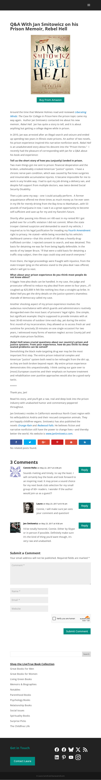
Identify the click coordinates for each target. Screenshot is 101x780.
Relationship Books (21, 705)
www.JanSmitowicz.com (59, 433)
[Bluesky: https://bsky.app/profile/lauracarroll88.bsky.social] (71, 751)
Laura (39, 503)
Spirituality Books (20, 715)
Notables (15, 689)
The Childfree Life (20, 726)
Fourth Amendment (79, 230)
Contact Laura (22, 761)
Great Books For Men (22, 668)
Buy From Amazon (50, 100)
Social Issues (17, 710)
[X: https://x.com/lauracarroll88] (78, 751)
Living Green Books (21, 679)
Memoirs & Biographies (23, 684)
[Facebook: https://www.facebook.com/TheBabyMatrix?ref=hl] (64, 751)
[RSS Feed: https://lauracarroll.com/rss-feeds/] (85, 751)
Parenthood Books (20, 694)
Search (86, 654)
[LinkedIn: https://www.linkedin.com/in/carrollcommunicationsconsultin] (56, 759)
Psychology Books (20, 700)
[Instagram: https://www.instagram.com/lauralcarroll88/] (78, 759)
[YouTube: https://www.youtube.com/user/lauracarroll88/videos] (71, 759)
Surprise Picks (18, 721)
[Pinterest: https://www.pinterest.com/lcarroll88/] (64, 759)
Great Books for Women (23, 673)
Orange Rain (25, 425)
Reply (84, 470)
